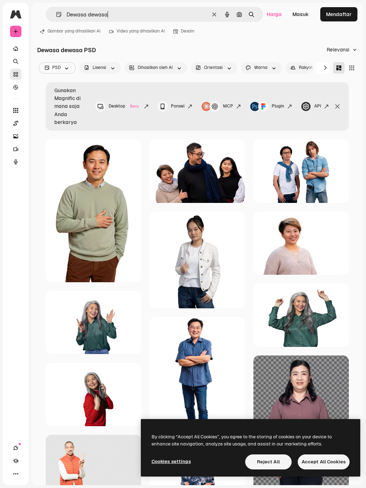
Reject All (268, 462)
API (317, 106)
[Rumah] (15, 48)
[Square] (351, 68)
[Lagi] (15, 473)
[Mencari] (15, 61)
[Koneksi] (15, 448)
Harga (274, 14)
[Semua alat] (15, 110)
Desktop (124, 106)
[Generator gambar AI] (15, 136)
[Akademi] (15, 461)
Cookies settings (171, 461)
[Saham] (15, 74)
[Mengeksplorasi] (15, 87)
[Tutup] (337, 106)
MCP (228, 106)
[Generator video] (15, 149)
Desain (187, 31)
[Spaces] (15, 123)
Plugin (278, 106)
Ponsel (177, 106)
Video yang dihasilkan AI (141, 31)
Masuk (300, 14)
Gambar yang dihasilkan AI (74, 31)
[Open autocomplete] (56, 14)
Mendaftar (339, 14)
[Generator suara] (15, 162)
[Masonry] (339, 68)
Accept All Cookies (324, 462)
